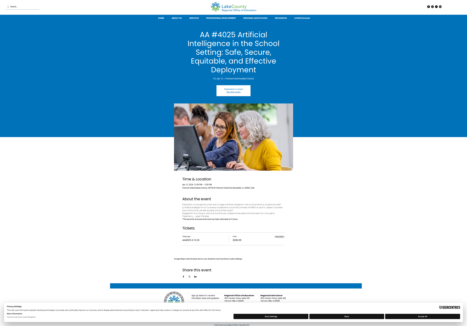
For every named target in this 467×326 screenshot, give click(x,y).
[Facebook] (428, 6)
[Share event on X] (189, 277)
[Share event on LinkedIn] (195, 277)
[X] (436, 6)
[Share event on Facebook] (183, 277)
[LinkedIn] (440, 6)
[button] (281, 18)
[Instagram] (432, 6)
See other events (233, 92)
